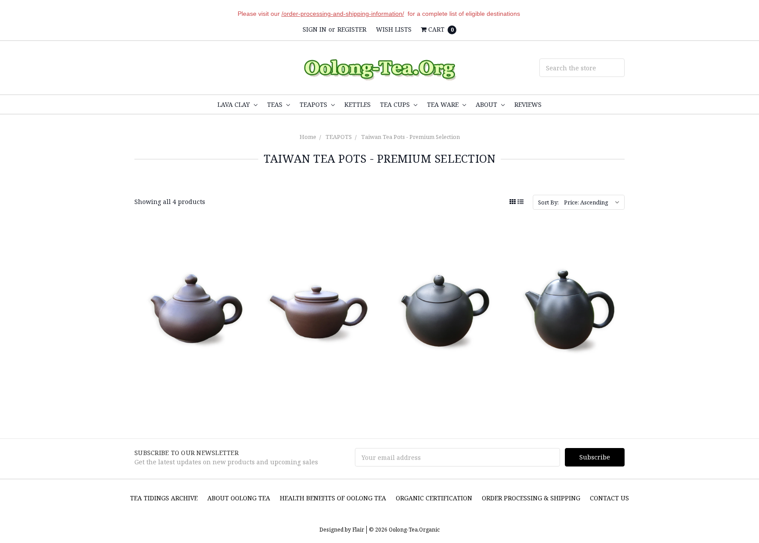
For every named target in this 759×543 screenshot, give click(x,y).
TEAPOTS (314, 104)
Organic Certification (434, 498)
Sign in (314, 29)
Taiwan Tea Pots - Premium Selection (410, 137)
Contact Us (609, 498)
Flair (358, 529)
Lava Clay (234, 104)
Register (351, 29)
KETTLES (357, 104)
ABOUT (487, 104)
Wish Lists (394, 29)
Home (308, 137)
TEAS (275, 104)
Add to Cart (317, 359)
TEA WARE (443, 104)
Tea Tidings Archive (164, 498)
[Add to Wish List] (238, 268)
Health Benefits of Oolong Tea (333, 498)
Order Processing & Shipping (531, 498)
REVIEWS (528, 104)
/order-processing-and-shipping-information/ (343, 13)
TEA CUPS (396, 104)
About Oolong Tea (238, 498)
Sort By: (548, 202)
